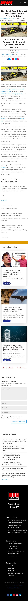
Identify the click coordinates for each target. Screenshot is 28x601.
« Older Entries (5, 479)
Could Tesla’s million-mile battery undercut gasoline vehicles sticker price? (12, 310)
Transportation (7, 18)
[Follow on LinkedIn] (20, 595)
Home (1, 18)
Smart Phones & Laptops (15, 522)
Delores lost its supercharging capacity (11, 94)
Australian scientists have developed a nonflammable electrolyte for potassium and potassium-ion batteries (13, 348)
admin (11, 50)
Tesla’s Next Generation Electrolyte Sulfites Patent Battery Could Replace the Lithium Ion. (12, 273)
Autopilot (3, 167)
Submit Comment (18, 422)
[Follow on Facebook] (8, 59)
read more (7, 283)
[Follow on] (21, 58)
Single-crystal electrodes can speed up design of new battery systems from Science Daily (14, 475)
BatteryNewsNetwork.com (14, 588)
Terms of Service (18, 585)
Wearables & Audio (13, 527)
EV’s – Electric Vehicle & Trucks (17, 520)
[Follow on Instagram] (18, 59)
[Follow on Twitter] (10, 59)
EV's (13, 18)
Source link (4, 200)
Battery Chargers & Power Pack (17, 530)
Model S (3, 118)
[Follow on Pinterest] (13, 59)
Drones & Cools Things (14, 525)
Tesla (17, 101)
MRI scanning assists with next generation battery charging (12, 469)
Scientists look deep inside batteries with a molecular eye (12, 463)
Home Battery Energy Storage (17, 532)
